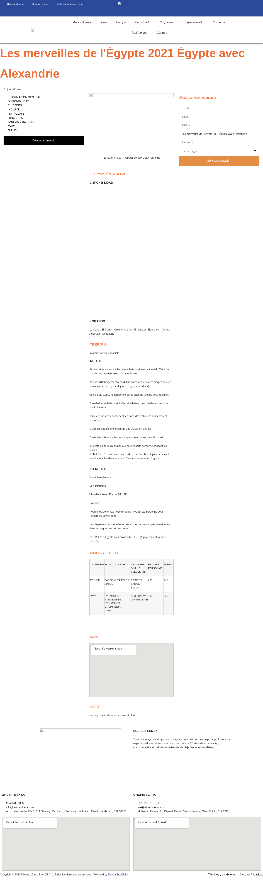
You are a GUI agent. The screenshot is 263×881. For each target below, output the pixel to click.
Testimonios (139, 32)
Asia (104, 22)
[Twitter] (185, 8)
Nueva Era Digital (118, 874)
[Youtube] (179, 8)
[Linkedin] (173, 8)
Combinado (142, 22)
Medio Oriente (81, 22)
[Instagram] (167, 8)
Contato (162, 32)
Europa (121, 22)
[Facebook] (161, 8)
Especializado (194, 22)
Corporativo (167, 22)
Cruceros (219, 22)
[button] (255, 8)
